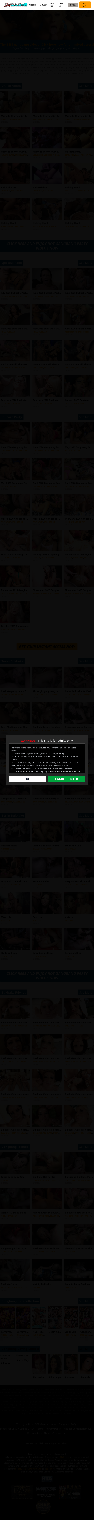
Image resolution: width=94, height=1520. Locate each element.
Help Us (61, 4)
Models (32, 5)
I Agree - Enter (66, 779)
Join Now (84, 4)
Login (73, 5)
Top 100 (52, 4)
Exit (27, 779)
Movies (43, 5)
